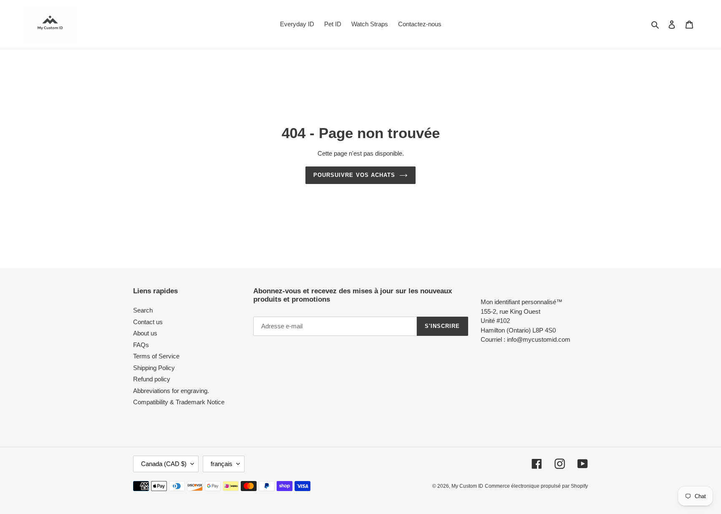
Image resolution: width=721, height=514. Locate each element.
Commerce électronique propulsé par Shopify (536, 486)
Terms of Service (156, 356)
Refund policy (151, 379)
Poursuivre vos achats (354, 175)
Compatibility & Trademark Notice (178, 402)
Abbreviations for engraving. (171, 390)
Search (143, 310)
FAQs (141, 344)
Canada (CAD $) (164, 463)
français (221, 463)
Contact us (148, 321)
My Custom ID (467, 486)
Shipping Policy (154, 367)
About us (145, 333)
